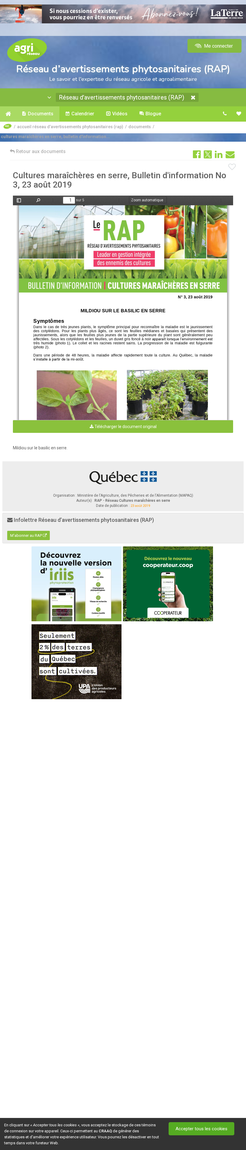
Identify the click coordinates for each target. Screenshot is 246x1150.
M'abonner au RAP (26, 535)
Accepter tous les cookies (201, 1128)
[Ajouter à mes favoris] (232, 167)
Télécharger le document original (125, 426)
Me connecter (218, 46)
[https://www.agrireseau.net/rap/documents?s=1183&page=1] (124, 249)
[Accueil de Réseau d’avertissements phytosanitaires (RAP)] (8, 113)
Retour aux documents (40, 151)
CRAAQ (105, 1131)
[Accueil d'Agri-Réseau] (27, 50)
